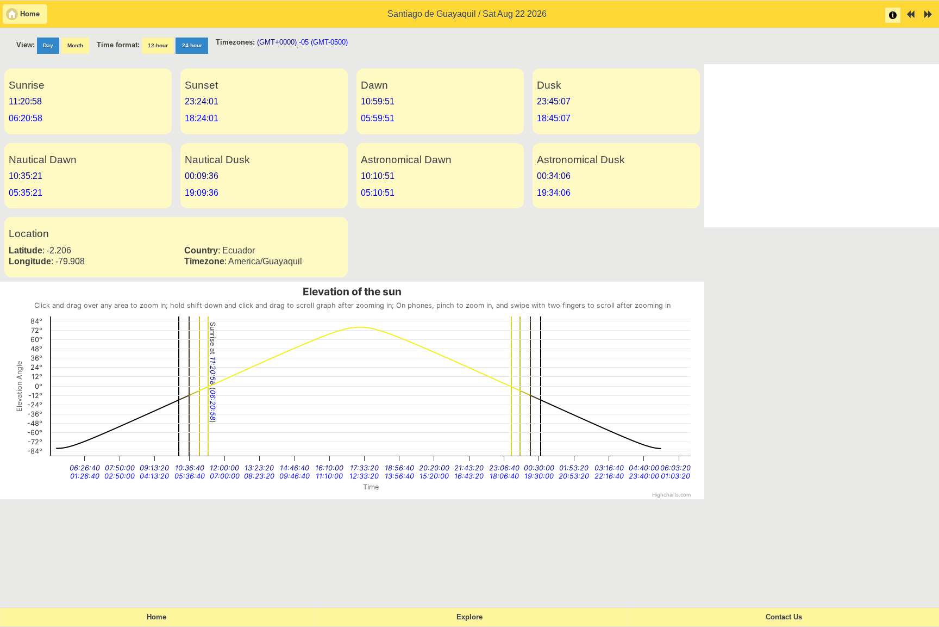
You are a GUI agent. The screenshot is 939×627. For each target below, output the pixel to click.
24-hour (192, 45)
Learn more (892, 15)
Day (48, 45)
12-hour (158, 45)
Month (75, 45)
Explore (469, 617)
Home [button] (30, 14)
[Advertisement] (822, 146)
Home (156, 617)
